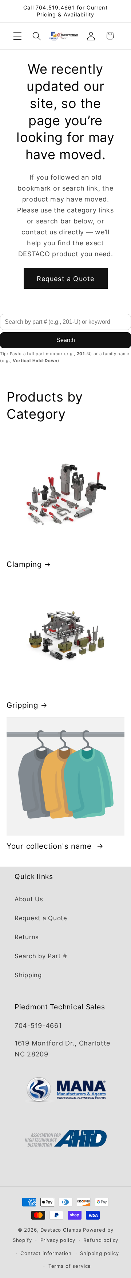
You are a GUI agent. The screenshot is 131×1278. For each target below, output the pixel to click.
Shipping (28, 975)
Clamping (24, 564)
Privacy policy (57, 1240)
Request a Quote (66, 279)
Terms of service (69, 1266)
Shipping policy (99, 1253)
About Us (29, 899)
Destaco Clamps (61, 1230)
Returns (27, 937)
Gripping (22, 705)
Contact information (46, 1253)
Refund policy (100, 1240)
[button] (17, 36)
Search (65, 340)
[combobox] (65, 322)
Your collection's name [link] (50, 846)
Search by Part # (41, 956)
